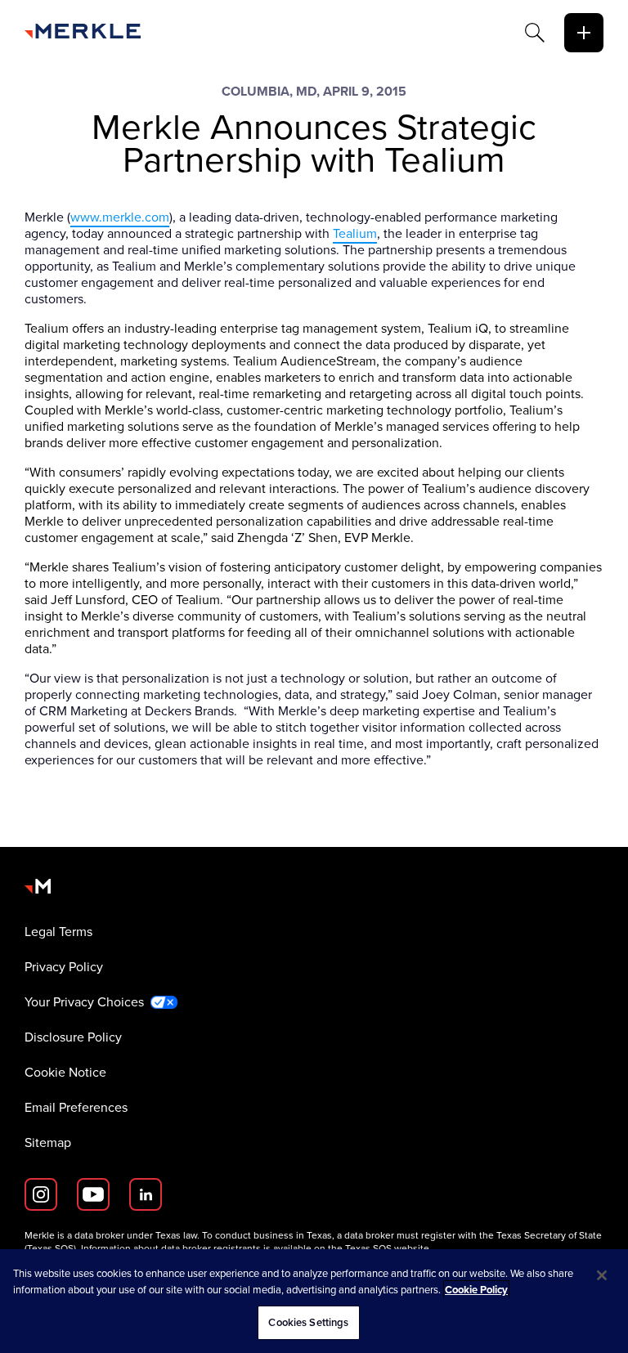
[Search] (535, 33)
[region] (314, 1301)
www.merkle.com (119, 217)
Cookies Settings (308, 1322)
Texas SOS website (387, 1248)
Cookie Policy (476, 1289)
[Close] (602, 1275)
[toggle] (583, 32)
